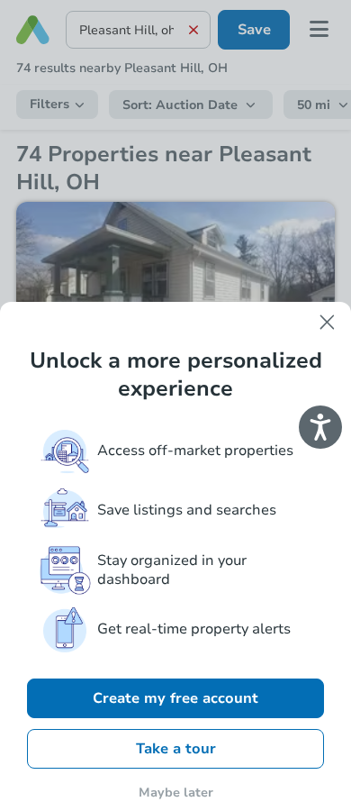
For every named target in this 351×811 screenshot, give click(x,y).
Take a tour (176, 749)
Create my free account (175, 698)
